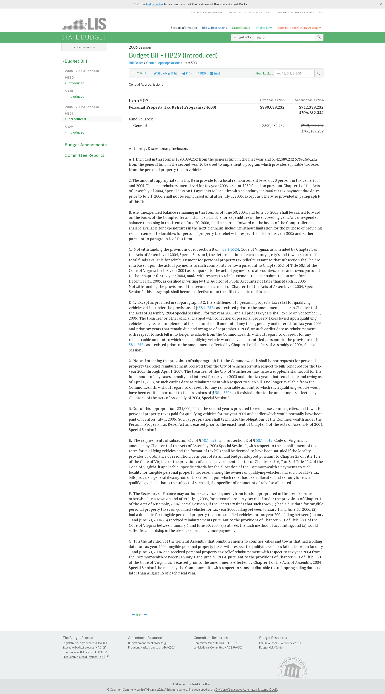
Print (188, 73)
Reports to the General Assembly (299, 27)
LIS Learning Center (240, 12)
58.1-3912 (264, 440)
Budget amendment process (145, 643)
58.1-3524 (230, 249)
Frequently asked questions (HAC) (149, 647)
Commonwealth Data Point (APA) (83, 652)
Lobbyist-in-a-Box (199, 684)
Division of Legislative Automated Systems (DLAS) (246, 689)
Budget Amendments (86, 144)
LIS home (282, 12)
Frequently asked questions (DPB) (84, 657)
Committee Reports (84, 155)
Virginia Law (264, 27)
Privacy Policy (264, 12)
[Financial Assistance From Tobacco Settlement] (132, 73)
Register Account (301, 12)
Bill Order (136, 63)
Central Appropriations (163, 63)
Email (217, 73)
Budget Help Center (271, 647)
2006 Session (83, 47)
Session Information (184, 27)
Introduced (76, 83)
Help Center (154, 4)
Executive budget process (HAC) (82, 647)
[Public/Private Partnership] (144, 73)
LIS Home (179, 684)
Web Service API (291, 643)
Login (318, 12)
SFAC (230, 643)
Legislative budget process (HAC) (83, 643)
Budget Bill (242, 37)
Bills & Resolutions (214, 27)
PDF (202, 73)
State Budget (241, 27)
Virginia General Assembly (207, 12)
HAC (222, 643)
